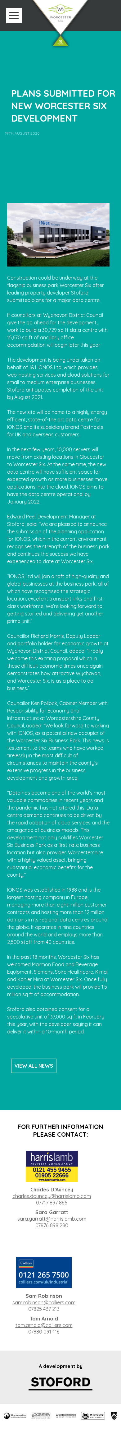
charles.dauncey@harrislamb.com (51, 1196)
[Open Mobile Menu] (14, 15)
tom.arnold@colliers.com (44, 1325)
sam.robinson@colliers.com (43, 1302)
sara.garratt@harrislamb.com (51, 1219)
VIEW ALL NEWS (34, 1066)
